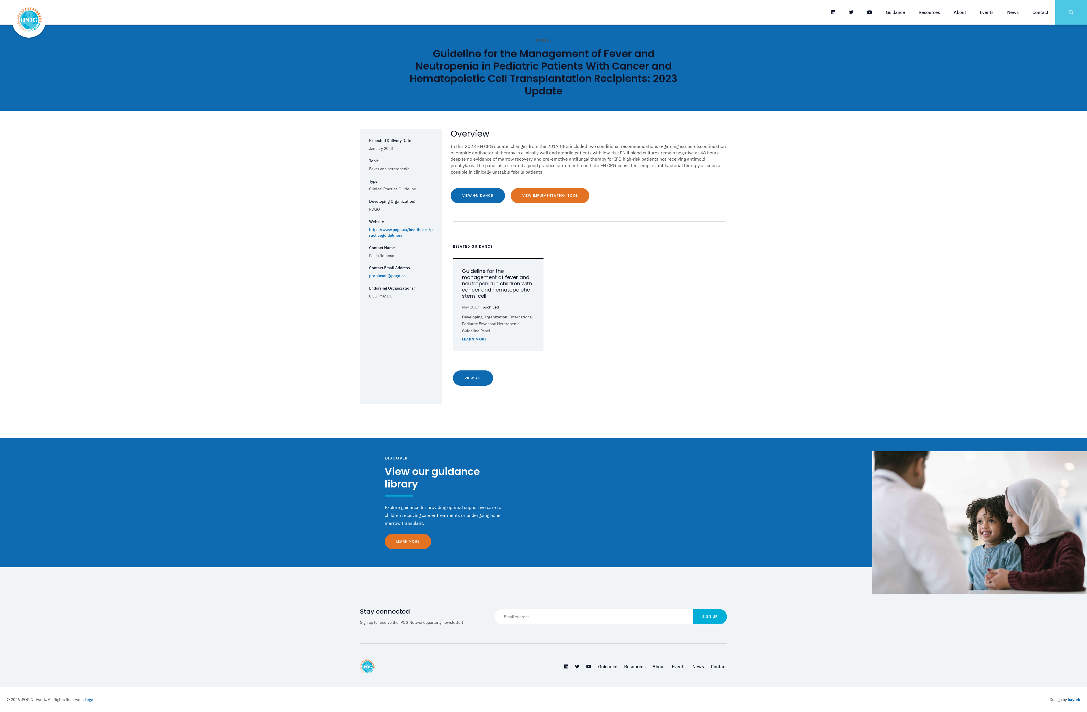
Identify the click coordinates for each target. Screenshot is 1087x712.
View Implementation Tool (550, 195)
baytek (1074, 699)
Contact (1040, 12)
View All (473, 378)
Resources (929, 12)
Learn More (408, 541)
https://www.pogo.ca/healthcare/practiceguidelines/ (401, 232)
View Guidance (477, 195)
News (1013, 12)
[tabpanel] (498, 304)
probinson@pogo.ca (387, 275)
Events (987, 12)
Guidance (895, 12)
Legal (90, 699)
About (960, 12)
